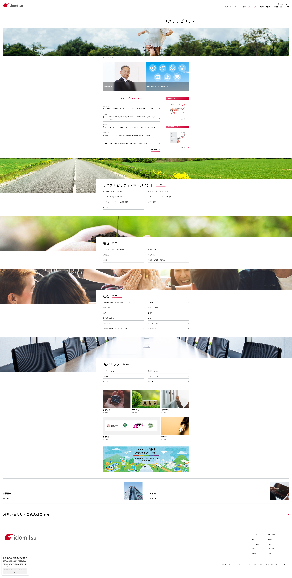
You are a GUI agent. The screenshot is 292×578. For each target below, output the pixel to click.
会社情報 (254, 553)
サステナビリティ (256, 544)
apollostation (255, 534)
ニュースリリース (226, 7)
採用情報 (270, 539)
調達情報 (270, 544)
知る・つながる (271, 534)
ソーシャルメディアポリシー (240, 564)
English (287, 4)
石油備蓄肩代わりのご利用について (273, 564)
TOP (104, 57)
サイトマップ (214, 564)
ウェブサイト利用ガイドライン (225, 564)
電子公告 (261, 564)
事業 (253, 539)
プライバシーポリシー (253, 564)
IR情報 (253, 548)
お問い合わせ (280, 4)
